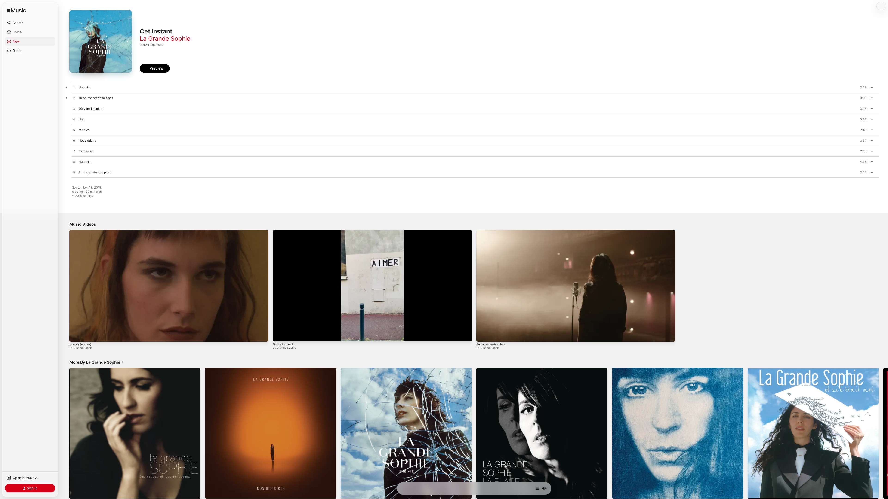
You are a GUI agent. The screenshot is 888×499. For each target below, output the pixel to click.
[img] (16, 10)
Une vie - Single (352, 369)
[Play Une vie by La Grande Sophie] (74, 87)
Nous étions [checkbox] (87, 140)
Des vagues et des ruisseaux (90, 369)
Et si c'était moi (759, 369)
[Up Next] (537, 488)
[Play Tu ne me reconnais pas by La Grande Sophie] (74, 98)
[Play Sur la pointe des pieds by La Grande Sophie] (74, 172)
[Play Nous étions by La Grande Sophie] (74, 141)
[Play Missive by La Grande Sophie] (74, 130)
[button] (30, 23)
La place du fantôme (491, 369)
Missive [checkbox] (84, 130)
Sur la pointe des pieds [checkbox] (95, 172)
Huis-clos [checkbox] (85, 162)
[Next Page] (883, 433)
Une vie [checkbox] (84, 87)
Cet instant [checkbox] (87, 151)
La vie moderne (623, 369)
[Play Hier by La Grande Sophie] (74, 119)
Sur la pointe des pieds (491, 344)
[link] (96, 362)
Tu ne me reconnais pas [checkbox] (96, 98)
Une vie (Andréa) (80, 344)
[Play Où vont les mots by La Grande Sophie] (74, 109)
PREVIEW (861, 87)
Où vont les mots (283, 344)
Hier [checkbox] (82, 119)
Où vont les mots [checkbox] (91, 108)
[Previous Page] (65, 433)
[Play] (75, 335)
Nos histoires (214, 369)
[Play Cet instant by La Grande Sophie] (74, 151)
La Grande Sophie (165, 38)
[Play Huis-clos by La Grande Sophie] (74, 162)
